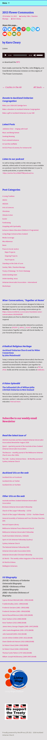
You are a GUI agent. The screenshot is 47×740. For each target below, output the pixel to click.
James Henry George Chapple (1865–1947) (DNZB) (20, 626)
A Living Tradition (8, 196)
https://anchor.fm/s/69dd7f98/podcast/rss (18, 173)
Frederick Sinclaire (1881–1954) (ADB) (15, 607)
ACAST (28, 327)
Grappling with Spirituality (11, 226)
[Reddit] (14, 29)
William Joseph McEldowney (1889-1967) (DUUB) (19, 656)
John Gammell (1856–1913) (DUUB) (14, 634)
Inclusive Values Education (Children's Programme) (20, 230)
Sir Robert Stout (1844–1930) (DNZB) (15, 645)
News (4, 245)
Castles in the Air (12, 87)
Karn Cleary (17, 19)
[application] (23, 55)
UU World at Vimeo (9, 562)
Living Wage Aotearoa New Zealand (15, 234)
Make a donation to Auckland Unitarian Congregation (21, 109)
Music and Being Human (10, 132)
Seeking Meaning (8, 136)
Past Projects (9, 260)
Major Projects (10, 252)
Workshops (6, 286)
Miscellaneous (7, 241)
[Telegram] (38, 29)
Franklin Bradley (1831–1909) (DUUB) (15, 604)
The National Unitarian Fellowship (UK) (15, 547)
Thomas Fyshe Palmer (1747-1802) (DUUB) (17, 653)
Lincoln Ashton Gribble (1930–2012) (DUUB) (17, 638)
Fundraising (6, 222)
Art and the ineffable (9, 144)
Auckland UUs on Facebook (12, 477)
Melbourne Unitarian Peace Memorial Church (18, 528)
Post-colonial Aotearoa (10, 140)
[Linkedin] (19, 29)
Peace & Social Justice (10, 249)
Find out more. (15, 401)
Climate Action (7, 215)
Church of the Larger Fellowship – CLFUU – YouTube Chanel (23, 514)
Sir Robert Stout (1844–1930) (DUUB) (15, 649)
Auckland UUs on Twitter (11, 481)
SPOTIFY (15, 327)
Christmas (6, 211)
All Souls (39, 87)
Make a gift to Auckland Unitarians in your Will (18, 113)
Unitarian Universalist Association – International (19, 282)
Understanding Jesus (10, 278)
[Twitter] (9, 29)
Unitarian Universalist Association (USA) (16, 551)
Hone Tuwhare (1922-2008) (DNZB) (14, 619)
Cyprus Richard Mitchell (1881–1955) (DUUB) (17, 600)
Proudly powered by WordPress (14, 732)
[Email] (14, 34)
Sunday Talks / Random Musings (13, 267)
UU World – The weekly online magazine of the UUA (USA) (22, 558)
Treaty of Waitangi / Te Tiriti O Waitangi (16, 271)
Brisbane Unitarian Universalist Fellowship (17, 507)
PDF (39, 367)
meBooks (40, 370)
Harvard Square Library (10, 524)
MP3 (18, 62)
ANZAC (4, 200)
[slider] (40, 55)
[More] (19, 34)
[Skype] (33, 29)
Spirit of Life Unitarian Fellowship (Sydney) (17, 539)
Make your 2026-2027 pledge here (14, 105)
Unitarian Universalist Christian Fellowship (17, 555)
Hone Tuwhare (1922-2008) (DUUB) (14, 623)
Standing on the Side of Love (12, 263)
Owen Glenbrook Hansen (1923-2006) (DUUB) (18, 641)
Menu (4, 3)
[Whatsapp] (28, 29)
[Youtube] (5, 34)
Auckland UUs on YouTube (11, 485)
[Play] (5, 55)
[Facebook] (5, 29)
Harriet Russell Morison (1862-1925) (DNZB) (17, 615)
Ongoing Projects (11, 256)
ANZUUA (5, 204)
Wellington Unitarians (9, 566)
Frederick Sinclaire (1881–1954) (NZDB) (16, 611)
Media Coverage (8, 238)
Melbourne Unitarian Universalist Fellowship (18, 532)
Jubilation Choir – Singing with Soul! (15, 129)
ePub (4, 370)
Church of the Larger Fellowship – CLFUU (16, 511)
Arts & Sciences (8, 207)
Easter (4, 219)
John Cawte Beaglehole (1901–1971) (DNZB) (18, 630)
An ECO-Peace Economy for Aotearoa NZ (17, 148)
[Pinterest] (23, 29)
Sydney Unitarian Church (11, 543)
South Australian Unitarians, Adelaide (15, 536)
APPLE (22, 327)
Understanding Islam (9, 275)
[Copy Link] (9, 34)
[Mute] (35, 55)
